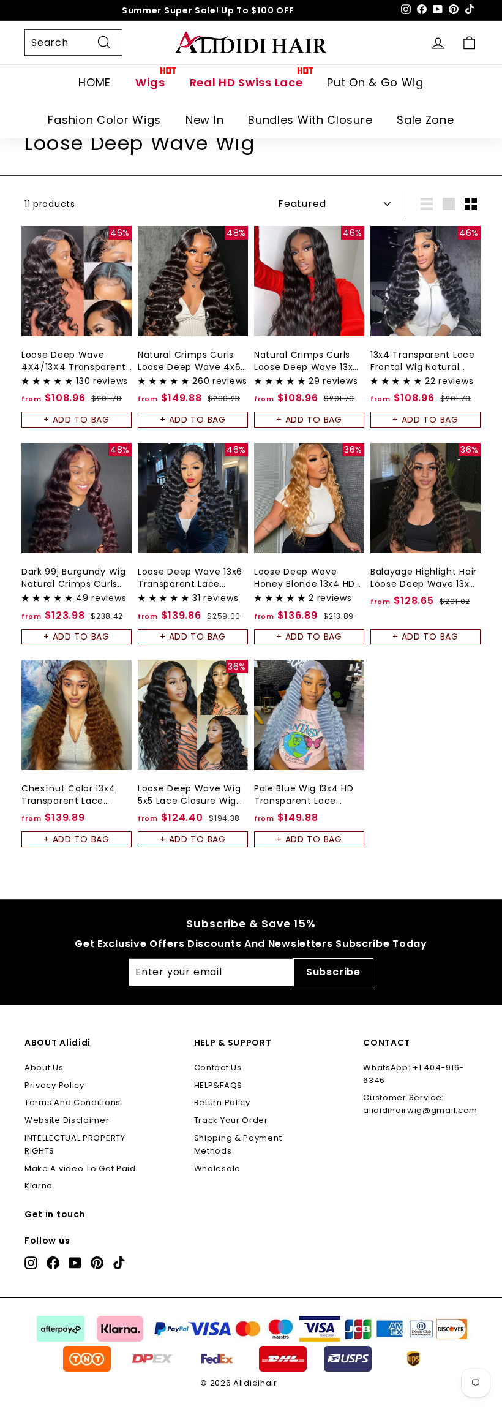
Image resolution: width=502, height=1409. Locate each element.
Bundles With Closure (310, 119)
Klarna (38, 1186)
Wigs (150, 82)
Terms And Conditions (72, 1102)
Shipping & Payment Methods (238, 1144)
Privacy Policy (54, 1085)
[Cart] (469, 42)
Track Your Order (231, 1120)
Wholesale (217, 1168)
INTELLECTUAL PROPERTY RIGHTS (75, 1144)
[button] (48, 381)
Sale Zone (425, 119)
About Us (44, 1067)
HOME (94, 82)
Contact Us (218, 1067)
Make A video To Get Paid (80, 1168)
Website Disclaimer (67, 1120)
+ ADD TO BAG (76, 420)
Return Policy (222, 1102)
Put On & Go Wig (375, 82)
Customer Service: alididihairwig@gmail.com (420, 1104)
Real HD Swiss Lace (246, 82)
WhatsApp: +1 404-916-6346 (413, 1074)
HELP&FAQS (218, 1085)
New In (204, 119)
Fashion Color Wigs (104, 119)
